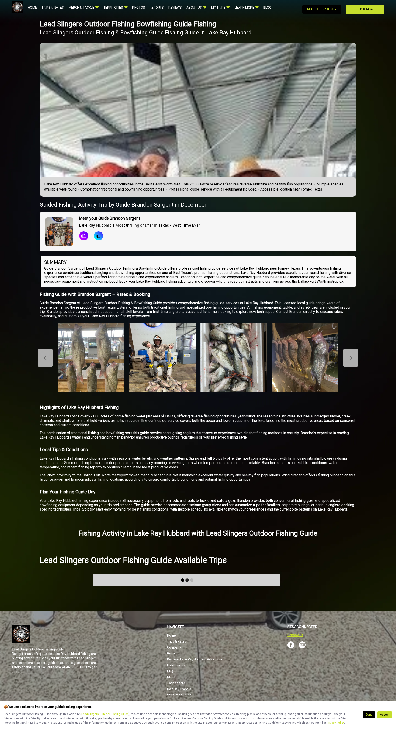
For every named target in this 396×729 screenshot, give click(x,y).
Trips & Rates (176, 641)
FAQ (170, 671)
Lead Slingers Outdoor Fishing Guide (105, 714)
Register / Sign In (321, 9)
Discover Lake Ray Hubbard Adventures (195, 659)
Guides (172, 653)
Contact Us (295, 635)
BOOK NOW (365, 9)
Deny (369, 714)
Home (171, 635)
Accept (384, 714)
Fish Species (176, 665)
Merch (171, 677)
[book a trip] (83, 236)
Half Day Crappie (179, 689)
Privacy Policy (335, 722)
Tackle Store (176, 683)
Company (174, 647)
